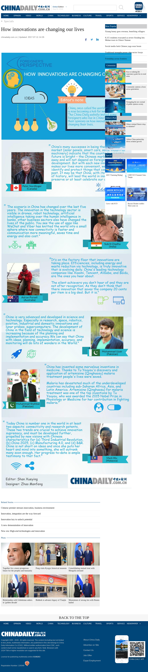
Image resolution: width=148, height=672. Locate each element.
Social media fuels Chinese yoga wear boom (123, 46)
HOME (6, 16)
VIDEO (28, 16)
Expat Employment (92, 660)
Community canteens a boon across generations (136, 88)
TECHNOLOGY (63, 16)
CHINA (50, 16)
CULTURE (87, 16)
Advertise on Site (91, 645)
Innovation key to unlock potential (16, 519)
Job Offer (87, 655)
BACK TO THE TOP (74, 618)
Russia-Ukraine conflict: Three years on (136, 205)
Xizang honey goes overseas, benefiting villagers (125, 31)
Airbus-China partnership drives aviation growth (135, 140)
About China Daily (91, 640)
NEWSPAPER (132, 16)
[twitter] (97, 40)
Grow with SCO (112, 204)
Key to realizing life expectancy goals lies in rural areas (136, 74)
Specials (9, 21)
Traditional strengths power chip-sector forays (124, 52)
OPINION (17, 16)
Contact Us (88, 650)
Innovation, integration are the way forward (21, 513)
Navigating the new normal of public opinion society (135, 103)
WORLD (39, 16)
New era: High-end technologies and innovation (23, 531)
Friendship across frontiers (116, 59)
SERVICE (121, 16)
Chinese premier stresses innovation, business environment (27, 508)
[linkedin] (91, 40)
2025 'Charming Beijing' (114, 175)
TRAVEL (98, 16)
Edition (58, 7)
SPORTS (109, 16)
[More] (86, 41)
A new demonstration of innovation (17, 525)
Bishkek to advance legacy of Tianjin (51, 600)
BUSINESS (76, 16)
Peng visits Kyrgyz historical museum (51, 568)
